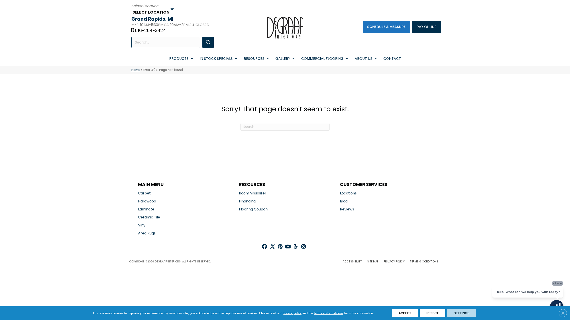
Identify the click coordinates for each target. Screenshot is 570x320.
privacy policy (292, 313)
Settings (461, 313)
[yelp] (295, 247)
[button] (208, 42)
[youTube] (288, 247)
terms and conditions (328, 313)
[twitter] (272, 247)
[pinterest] (280, 247)
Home (135, 70)
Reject (432, 313)
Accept (405, 313)
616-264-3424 (150, 30)
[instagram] (303, 247)
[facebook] (264, 247)
